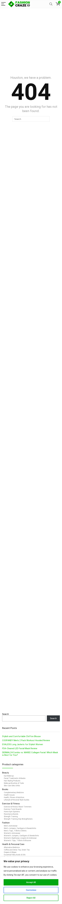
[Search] (50, 4)
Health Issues (9, 795)
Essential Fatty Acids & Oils (15, 855)
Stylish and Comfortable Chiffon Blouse (21, 736)
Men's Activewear (10, 826)
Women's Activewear (12, 833)
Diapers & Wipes (10, 852)
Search (5, 714)
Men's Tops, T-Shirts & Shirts (15, 831)
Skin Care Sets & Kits (12, 786)
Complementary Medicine (14, 793)
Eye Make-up (9, 776)
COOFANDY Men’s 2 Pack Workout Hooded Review (26, 740)
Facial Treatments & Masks (15, 778)
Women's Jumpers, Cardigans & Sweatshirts (21, 836)
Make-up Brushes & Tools (14, 783)
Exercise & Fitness (11, 803)
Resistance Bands (11, 814)
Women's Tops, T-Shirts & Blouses (17, 841)
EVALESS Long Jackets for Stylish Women (22, 744)
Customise (31, 890)
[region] (31, 880)
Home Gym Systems (12, 812)
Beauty (5, 772)
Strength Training (11, 817)
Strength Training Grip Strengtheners (18, 819)
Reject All (31, 898)
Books (5, 789)
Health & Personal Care (13, 844)
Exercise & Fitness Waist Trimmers (17, 807)
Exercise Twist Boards (13, 809)
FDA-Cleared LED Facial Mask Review (19, 748)
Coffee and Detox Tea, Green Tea (17, 850)
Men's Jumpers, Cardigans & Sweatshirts (20, 828)
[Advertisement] (31, 40)
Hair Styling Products (12, 781)
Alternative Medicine (12, 847)
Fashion (6, 822)
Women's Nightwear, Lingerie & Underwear (20, 838)
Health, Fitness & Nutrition (14, 797)
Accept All (31, 882)
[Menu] (3, 4)
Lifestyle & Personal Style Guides (16, 800)
